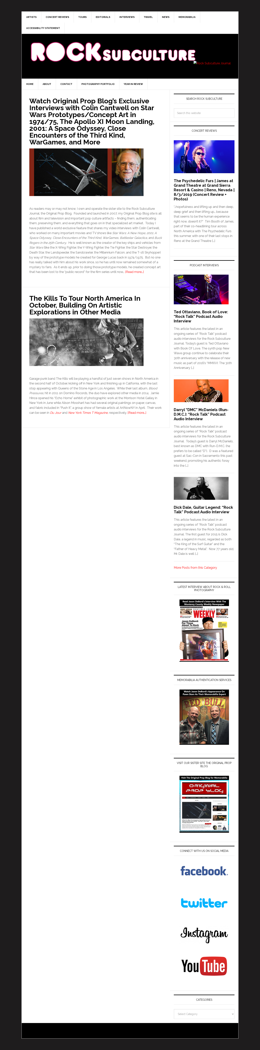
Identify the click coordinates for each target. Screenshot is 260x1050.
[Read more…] (134, 272)
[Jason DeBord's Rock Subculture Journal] (112, 46)
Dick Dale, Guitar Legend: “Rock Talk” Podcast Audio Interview (203, 509)
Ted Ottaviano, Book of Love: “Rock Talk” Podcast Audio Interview (201, 316)
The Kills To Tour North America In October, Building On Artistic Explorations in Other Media (84, 305)
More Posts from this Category (195, 567)
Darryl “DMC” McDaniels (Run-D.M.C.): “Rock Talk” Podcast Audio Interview (201, 414)
